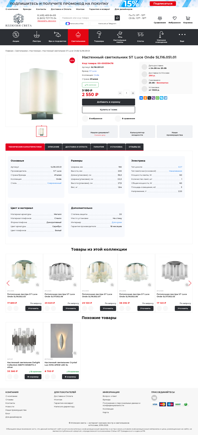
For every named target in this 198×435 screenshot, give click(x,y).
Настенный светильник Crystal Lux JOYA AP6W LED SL (61, 363)
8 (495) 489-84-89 (46, 15)
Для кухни (117, 222)
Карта (106, 412)
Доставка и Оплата (61, 9)
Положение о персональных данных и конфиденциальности (121, 404)
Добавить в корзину (108, 102)
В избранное (95, 118)
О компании (12, 9)
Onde (96, 75)
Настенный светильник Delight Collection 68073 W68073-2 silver (23, 364)
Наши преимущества (16, 410)
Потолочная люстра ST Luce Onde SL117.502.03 (172, 295)
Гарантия (99, 147)
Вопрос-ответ (110, 396)
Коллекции (108, 409)
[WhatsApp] (157, 98)
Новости (10, 406)
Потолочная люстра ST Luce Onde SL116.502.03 (22, 295)
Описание (53, 147)
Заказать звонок (46, 21)
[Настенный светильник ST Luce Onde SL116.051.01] (42, 91)
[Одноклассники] (145, 98)
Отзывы (9, 399)
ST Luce (93, 71)
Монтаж (80, 9)
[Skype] (161, 98)
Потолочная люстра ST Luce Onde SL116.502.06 (134, 295)
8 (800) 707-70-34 (46, 18)
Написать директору (64, 406)
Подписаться (162, 3)
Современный (54, 183)
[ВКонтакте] (141, 98)
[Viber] (153, 98)
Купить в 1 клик (108, 109)
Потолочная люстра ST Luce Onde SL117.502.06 (60, 295)
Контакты (41, 9)
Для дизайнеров (123, 9)
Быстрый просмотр (37, 284)
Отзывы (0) (134, 147)
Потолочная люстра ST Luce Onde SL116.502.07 (97, 295)
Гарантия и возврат (99, 9)
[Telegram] (165, 98)
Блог (8, 413)
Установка (116, 147)
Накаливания (175, 171)
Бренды (27, 9)
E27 (180, 167)
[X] (149, 98)
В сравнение (128, 118)
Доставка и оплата (76, 147)
